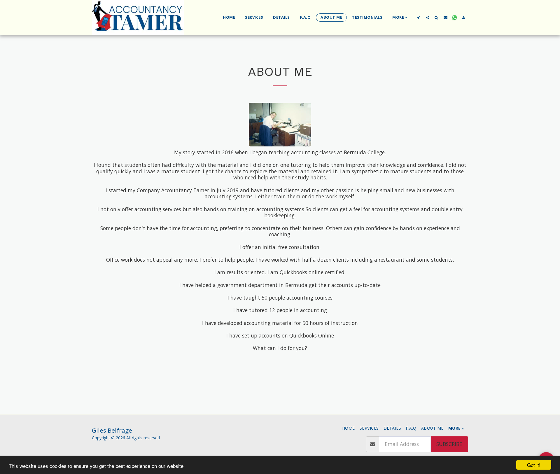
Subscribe (449, 443)
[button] (418, 17)
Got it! (533, 464)
